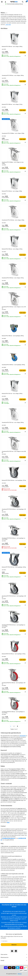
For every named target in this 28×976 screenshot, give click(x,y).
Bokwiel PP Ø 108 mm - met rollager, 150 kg (12, 104)
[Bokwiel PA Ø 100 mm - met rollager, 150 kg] (14, 241)
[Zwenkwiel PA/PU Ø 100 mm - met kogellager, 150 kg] (14, 675)
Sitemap (20, 973)
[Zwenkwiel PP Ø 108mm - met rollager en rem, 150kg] (14, 154)
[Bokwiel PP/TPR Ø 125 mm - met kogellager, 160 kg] (14, 559)
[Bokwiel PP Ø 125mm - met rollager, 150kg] (14, 183)
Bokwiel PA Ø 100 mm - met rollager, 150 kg (12, 249)
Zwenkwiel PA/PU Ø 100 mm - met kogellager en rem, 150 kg (13, 712)
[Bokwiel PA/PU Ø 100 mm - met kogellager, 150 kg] (14, 646)
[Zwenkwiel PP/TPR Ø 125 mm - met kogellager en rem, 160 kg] (14, 617)
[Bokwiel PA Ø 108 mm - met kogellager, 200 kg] (14, 328)
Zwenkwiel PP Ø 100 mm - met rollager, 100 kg (13, 75)
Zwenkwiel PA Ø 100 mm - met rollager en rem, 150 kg (14, 307)
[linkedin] (16, 951)
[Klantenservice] (14, 957)
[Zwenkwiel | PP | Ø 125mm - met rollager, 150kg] (14, 212)
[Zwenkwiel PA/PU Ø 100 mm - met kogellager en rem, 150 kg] (14, 704)
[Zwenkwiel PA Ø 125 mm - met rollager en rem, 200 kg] (14, 443)
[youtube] (12, 951)
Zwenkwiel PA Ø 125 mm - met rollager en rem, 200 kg (14, 452)
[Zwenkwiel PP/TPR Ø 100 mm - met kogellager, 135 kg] (14, 501)
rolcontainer (23, 735)
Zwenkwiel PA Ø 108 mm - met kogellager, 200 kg (13, 364)
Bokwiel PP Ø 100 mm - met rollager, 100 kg (12, 46)
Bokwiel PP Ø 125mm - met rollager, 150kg (12, 191)
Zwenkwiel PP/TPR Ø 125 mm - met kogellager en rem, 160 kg (13, 625)
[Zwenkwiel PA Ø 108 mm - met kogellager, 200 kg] (14, 357)
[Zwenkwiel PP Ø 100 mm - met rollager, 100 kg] (14, 67)
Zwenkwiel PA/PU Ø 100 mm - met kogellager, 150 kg (13, 683)
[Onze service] (14, 954)
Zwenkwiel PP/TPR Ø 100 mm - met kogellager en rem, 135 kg (13, 539)
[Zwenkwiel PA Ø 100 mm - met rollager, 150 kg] (14, 270)
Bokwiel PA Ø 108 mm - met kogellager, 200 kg (13, 335)
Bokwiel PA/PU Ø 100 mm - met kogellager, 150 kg (13, 653)
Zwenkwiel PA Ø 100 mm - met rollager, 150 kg (13, 277)
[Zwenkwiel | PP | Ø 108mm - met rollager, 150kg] (14, 125)
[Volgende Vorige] (17, 726)
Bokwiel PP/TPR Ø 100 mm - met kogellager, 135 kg (14, 480)
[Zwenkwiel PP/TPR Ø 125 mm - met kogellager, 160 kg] (14, 588)
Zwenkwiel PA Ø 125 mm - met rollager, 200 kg (13, 422)
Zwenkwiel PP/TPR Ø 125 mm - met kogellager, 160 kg (14, 596)
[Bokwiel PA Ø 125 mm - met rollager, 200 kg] (14, 385)
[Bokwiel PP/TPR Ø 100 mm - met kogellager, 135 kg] (14, 472)
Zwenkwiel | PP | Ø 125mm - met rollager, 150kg (13, 220)
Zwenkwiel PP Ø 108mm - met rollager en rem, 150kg (13, 163)
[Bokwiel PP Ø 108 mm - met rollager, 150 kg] (14, 96)
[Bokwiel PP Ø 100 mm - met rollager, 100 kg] (14, 38)
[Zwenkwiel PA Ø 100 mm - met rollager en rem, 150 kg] (14, 299)
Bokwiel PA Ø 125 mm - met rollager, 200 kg (12, 393)
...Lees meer (8, 24)
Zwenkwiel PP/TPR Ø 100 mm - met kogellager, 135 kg (14, 510)
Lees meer (22, 52)
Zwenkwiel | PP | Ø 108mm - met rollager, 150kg (13, 133)
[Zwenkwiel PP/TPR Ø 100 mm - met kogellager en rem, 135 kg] (14, 530)
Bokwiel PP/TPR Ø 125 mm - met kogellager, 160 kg (14, 567)
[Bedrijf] (14, 960)
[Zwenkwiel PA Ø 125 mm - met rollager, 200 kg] (14, 414)
